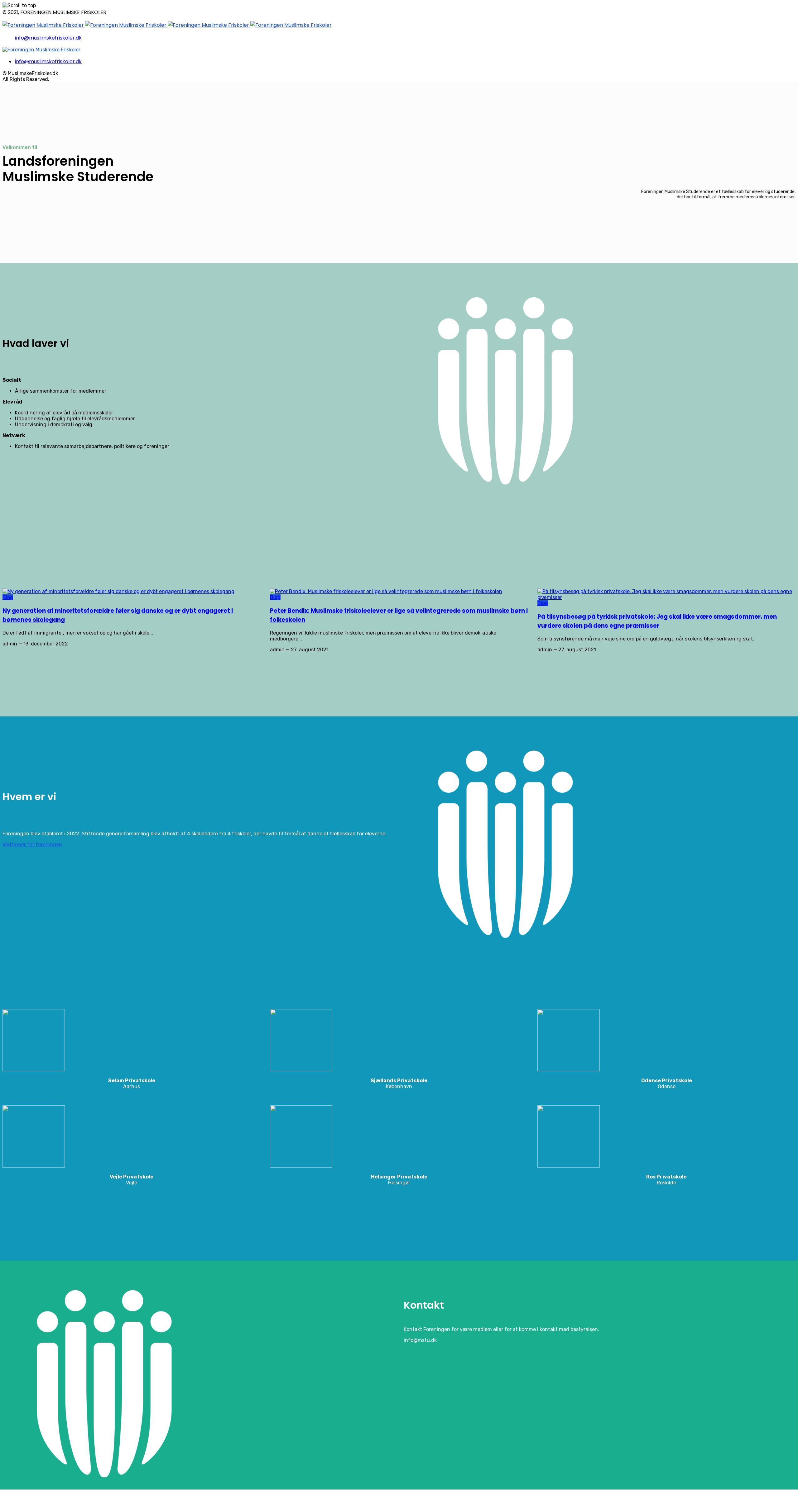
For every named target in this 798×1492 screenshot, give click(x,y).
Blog (7, 597)
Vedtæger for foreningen (32, 845)
